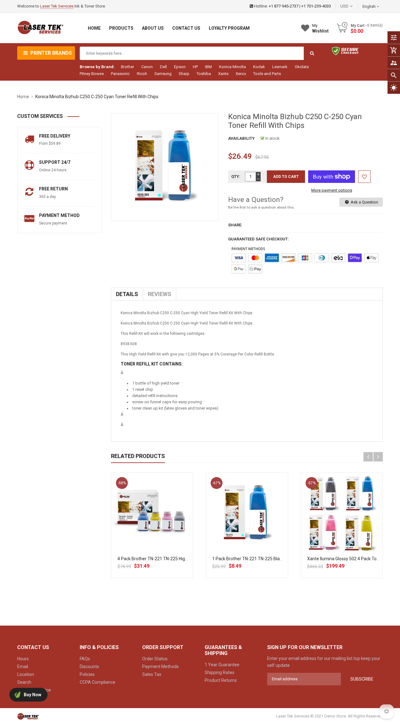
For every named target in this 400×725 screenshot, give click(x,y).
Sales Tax (151, 674)
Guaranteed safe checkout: (258, 239)
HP (195, 66)
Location (25, 674)
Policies (87, 674)
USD (354, 6)
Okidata (302, 66)
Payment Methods (160, 666)
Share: (235, 225)
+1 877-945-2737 (283, 6)
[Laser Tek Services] (28, 716)
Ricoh (142, 73)
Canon (147, 66)
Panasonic (120, 73)
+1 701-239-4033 (316, 6)
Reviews (159, 294)
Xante (223, 73)
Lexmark (280, 66)
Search (24, 682)
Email (22, 666)
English (369, 6)
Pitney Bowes (92, 73)
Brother (127, 66)
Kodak (259, 66)
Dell (163, 66)
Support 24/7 (54, 162)
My (320, 28)
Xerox (241, 73)
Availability (241, 138)
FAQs (85, 658)
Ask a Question (364, 202)
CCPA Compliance (97, 682)
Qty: (235, 176)
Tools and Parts (267, 73)
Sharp (184, 73)
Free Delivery (54, 135)
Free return (53, 188)
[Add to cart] (152, 533)
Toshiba (204, 73)
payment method (59, 215)
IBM (208, 66)
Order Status (155, 658)
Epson (180, 66)
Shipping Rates (219, 672)
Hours (23, 658)
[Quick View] (166, 533)
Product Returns (221, 680)
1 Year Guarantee (222, 664)
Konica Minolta (232, 66)
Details (127, 294)
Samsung (163, 73)
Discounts (89, 666)
